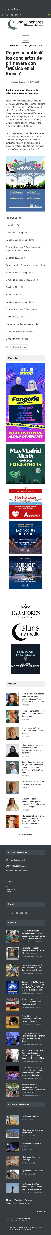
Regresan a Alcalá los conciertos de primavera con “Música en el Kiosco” (25, 63)
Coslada (28, 1200)
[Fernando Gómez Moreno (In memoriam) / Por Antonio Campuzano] (12, 716)
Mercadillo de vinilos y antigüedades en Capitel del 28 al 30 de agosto (33, 950)
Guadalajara (11, 1203)
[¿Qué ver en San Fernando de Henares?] (12, 1133)
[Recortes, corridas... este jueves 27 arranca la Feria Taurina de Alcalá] (12, 1004)
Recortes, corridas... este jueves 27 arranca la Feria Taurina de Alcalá (32, 1001)
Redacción (10, 889)
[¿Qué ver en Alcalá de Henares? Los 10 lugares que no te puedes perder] (12, 1188)
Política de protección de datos (20, 1230)
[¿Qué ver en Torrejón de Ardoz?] (12, 1147)
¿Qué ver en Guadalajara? (32, 1171)
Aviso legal (23, 1227)
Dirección (10, 892)
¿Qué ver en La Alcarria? (31, 1116)
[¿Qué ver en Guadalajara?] (12, 1174)
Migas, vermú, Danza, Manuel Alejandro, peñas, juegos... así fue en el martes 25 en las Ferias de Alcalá (13, 9)
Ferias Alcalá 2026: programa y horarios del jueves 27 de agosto (31, 1018)
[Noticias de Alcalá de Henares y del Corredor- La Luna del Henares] (25, 26)
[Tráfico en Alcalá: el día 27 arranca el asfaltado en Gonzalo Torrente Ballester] (12, 970)
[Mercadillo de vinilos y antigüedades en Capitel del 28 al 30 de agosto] (12, 953)
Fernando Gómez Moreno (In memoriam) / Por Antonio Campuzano (33, 713)
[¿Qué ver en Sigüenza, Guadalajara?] (12, 1160)
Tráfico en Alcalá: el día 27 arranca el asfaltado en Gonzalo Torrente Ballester (33, 967)
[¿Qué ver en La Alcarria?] (12, 1120)
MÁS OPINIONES (25, 835)
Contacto (12, 1227)
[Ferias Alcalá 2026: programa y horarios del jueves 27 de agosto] (12, 1021)
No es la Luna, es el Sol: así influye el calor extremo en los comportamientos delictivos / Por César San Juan (32, 767)
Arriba (39, 1211)
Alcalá (8, 1200)
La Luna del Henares (22, 1218)
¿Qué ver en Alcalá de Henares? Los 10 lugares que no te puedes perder (32, 1186)
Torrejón (18, 1200)
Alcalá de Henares (18, 82)
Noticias (24, 1120)
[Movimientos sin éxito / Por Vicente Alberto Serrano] (12, 787)
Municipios (24, 1203)
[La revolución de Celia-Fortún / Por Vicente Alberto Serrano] (12, 733)
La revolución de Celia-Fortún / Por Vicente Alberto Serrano (33, 730)
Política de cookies (36, 1227)
